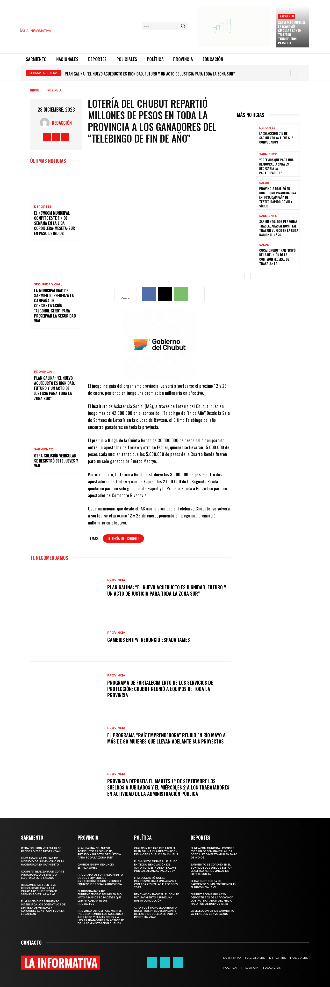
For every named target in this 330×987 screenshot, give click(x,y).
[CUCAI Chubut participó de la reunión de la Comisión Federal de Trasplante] (246, 254)
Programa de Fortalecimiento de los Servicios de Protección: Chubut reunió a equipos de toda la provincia (160, 689)
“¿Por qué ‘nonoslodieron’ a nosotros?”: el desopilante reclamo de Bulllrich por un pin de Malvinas (156, 912)
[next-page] (247, 276)
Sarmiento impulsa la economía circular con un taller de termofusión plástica (292, 32)
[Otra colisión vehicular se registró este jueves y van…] (56, 427)
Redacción (62, 123)
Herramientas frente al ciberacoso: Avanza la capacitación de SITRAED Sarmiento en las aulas (39, 889)
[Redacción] (46, 123)
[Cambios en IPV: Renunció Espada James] (66, 637)
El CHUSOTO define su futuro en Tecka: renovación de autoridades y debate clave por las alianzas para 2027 (156, 866)
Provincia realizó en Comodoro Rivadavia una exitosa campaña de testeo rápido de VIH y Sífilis (277, 197)
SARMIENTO (287, 16)
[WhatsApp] (181, 294)
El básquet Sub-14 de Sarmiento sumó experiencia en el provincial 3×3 (214, 884)
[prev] (293, 73)
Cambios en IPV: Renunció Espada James (148, 639)
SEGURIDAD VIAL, (48, 284)
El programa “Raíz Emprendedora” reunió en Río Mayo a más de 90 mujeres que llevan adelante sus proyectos (166, 738)
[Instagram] (56, 137)
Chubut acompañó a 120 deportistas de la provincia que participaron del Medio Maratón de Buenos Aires (212, 899)
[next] (301, 73)
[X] (65, 137)
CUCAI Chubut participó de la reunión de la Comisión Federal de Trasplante (277, 257)
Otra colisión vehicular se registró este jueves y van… (112, 74)
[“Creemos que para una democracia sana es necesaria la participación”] (246, 164)
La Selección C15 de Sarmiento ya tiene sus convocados (276, 137)
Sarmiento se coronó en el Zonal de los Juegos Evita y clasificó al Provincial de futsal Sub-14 (211, 869)
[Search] (182, 26)
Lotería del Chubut (123, 538)
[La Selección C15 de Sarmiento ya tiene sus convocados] (246, 135)
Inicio (34, 89)
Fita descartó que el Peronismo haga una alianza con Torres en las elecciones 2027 (156, 882)
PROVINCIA (53, 89)
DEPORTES (42, 206)
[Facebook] (47, 137)
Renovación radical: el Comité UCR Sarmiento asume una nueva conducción (156, 897)
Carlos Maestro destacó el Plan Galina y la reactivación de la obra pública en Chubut (156, 851)
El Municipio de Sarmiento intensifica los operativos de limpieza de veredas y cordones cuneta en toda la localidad (43, 908)
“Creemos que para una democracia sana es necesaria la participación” (276, 166)
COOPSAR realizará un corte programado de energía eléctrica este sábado (42, 875)
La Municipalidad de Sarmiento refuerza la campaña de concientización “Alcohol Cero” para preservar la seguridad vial (55, 306)
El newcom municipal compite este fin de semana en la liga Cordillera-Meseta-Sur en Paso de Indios (54, 223)
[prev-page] (240, 276)
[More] (197, 294)
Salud (264, 183)
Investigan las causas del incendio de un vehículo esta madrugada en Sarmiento (42, 861)
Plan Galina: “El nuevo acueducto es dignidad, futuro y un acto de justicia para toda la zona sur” (54, 388)
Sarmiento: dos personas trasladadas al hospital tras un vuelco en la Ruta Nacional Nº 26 (278, 228)
